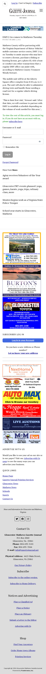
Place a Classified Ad (23, 601)
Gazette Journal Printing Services (18, 479)
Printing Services (23, 656)
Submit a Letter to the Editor (23, 620)
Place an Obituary (23, 614)
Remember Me (12, 147)
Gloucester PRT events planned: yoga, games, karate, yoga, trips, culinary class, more (22, 189)
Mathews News (9, 487)
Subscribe (37, 3)
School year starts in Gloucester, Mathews (19, 212)
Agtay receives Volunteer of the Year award (21, 177)
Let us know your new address (23, 353)
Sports (6, 495)
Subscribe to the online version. (23, 577)
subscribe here (15, 121)
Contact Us (8, 498)
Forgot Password (10, 162)
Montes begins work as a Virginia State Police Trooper (23, 201)
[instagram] (28, 519)
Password (7, 137)
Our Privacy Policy (23, 565)
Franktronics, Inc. (27, 670)
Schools (6, 491)
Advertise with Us (23, 626)
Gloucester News (10, 483)
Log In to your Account (23, 340)
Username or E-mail (12, 127)
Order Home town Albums (23, 650)
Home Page (8, 476)
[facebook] (22, 519)
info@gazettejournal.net (27, 550)
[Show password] (39, 141)
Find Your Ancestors (23, 644)
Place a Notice (23, 607)
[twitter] (17, 519)
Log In (15, 3)
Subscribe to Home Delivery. (23, 583)
